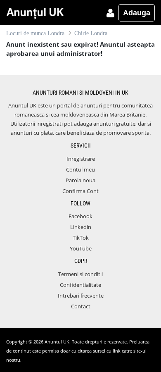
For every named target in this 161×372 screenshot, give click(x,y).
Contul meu (80, 169)
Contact (80, 306)
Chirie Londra (90, 33)
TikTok (81, 237)
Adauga (136, 13)
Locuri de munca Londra (35, 33)
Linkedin (80, 227)
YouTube (81, 248)
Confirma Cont (80, 191)
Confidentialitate (80, 285)
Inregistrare (80, 158)
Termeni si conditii (80, 274)
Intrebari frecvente (81, 295)
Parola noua (80, 180)
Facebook (80, 216)
